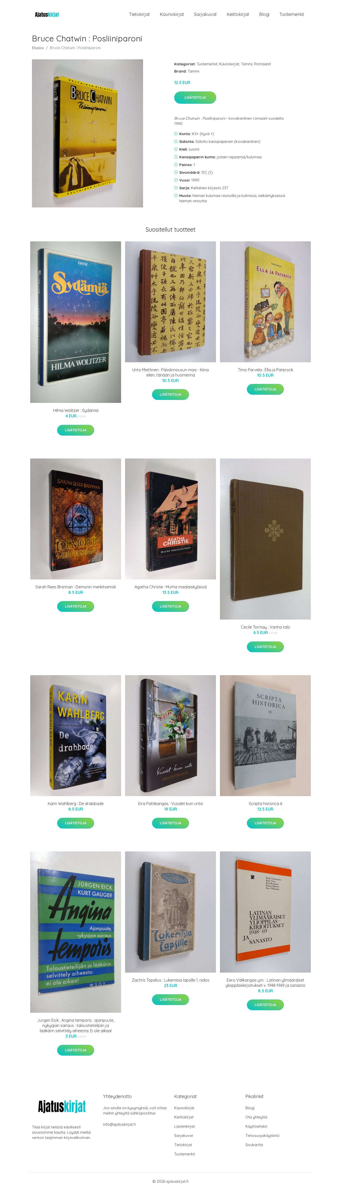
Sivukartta (254, 1144)
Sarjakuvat (205, 14)
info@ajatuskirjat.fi (119, 1124)
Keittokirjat (238, 14)
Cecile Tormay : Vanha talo (265, 627)
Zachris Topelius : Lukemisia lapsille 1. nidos (170, 980)
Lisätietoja (195, 97)
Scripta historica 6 (265, 803)
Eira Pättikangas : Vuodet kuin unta (170, 803)
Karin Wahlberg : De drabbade (76, 803)
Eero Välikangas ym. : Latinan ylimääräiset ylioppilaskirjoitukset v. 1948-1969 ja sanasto (265, 983)
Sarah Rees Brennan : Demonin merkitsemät (75, 586)
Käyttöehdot (256, 1126)
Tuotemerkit (291, 14)
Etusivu (38, 47)
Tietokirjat (139, 14)
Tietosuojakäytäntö (262, 1135)
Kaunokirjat (172, 14)
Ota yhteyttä (256, 1117)
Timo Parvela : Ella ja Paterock (265, 369)
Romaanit (262, 64)
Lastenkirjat (184, 1126)
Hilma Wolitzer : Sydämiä (75, 410)
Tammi (246, 64)
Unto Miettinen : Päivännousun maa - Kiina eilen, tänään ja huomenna (170, 372)
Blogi (264, 14)
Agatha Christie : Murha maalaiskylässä (171, 586)
